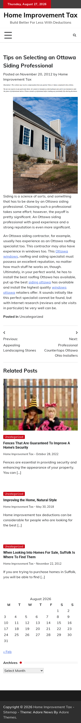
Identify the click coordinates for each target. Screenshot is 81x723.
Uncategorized (31, 316)
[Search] (74, 35)
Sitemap (10, 712)
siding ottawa (40, 282)
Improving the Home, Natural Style (30, 500)
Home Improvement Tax (40, 15)
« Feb (7, 652)
